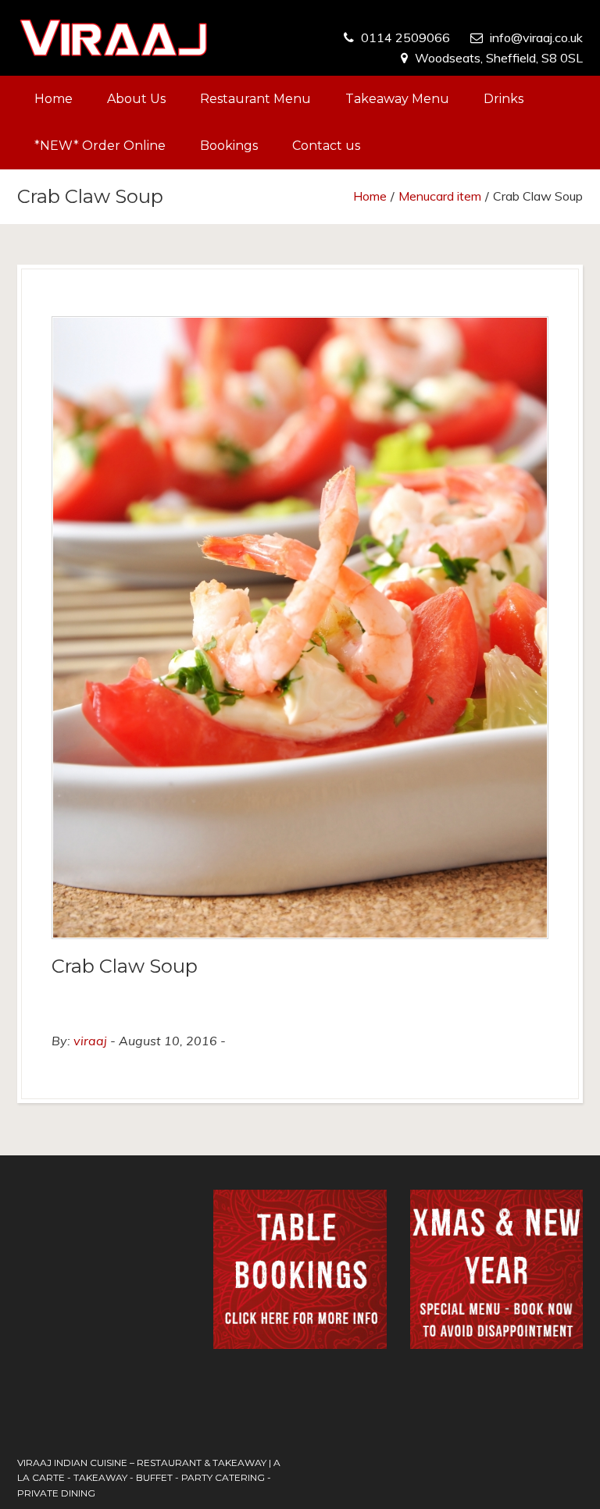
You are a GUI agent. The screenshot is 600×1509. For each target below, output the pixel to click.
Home (53, 98)
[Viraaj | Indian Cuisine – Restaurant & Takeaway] (113, 38)
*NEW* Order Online (100, 145)
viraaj (90, 1040)
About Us (136, 98)
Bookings (229, 145)
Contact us (326, 145)
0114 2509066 (405, 37)
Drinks (503, 98)
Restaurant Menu (255, 98)
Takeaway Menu (397, 98)
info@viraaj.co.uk (536, 37)
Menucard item (439, 196)
